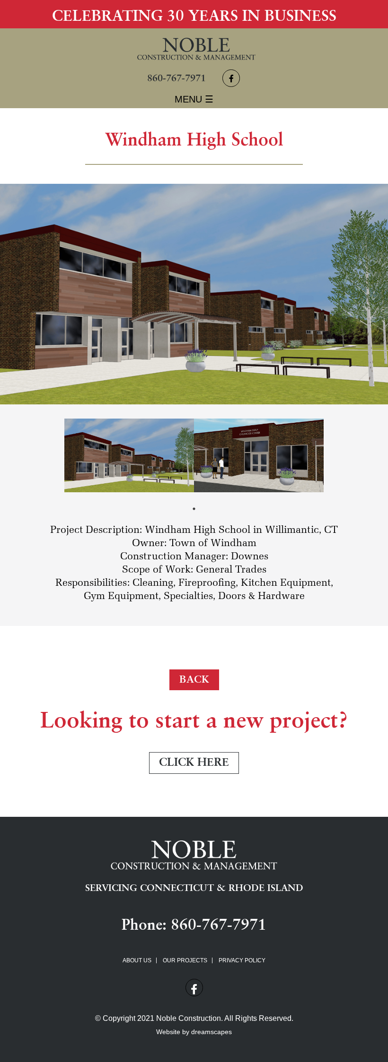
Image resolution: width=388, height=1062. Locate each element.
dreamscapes (211, 1032)
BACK (194, 680)
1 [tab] (194, 509)
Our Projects (185, 960)
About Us (137, 960)
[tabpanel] (129, 455)
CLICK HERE (194, 763)
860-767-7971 (176, 79)
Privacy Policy (242, 960)
